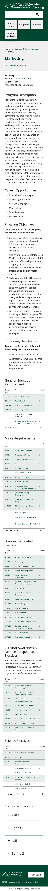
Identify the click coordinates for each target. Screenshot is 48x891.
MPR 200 (8, 626)
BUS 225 (7, 464)
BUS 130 (7, 566)
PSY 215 (7, 714)
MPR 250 (8, 633)
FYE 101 (7, 397)
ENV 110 (7, 777)
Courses (37, 24)
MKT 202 (8, 499)
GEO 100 (8, 705)
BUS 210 (7, 588)
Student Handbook (11, 34)
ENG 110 (8, 405)
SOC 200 (8, 723)
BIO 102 (7, 757)
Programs (24, 24)
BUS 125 (7, 455)
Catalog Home (11, 24)
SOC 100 (8, 719)
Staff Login (36, 874)
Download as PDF (17, 65)
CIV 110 (7, 699)
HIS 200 (7, 710)
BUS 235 (7, 593)
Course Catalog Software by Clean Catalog (24, 889)
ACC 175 (7, 562)
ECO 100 (8, 608)
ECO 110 (8, 613)
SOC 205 (8, 728)
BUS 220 (7, 459)
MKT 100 (8, 477)
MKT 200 (8, 493)
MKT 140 (8, 486)
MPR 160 (8, 621)
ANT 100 (8, 686)
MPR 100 (8, 617)
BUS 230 (7, 468)
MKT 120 (8, 482)
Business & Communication (26, 49)
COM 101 (8, 401)
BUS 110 (7, 450)
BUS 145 (7, 571)
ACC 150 (7, 557)
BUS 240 (7, 599)
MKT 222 (8, 506)
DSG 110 (8, 604)
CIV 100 (7, 692)
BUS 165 (7, 575)
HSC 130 (7, 762)
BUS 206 (7, 582)
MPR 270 (8, 637)
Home (7, 49)
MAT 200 (8, 410)
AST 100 (7, 753)
